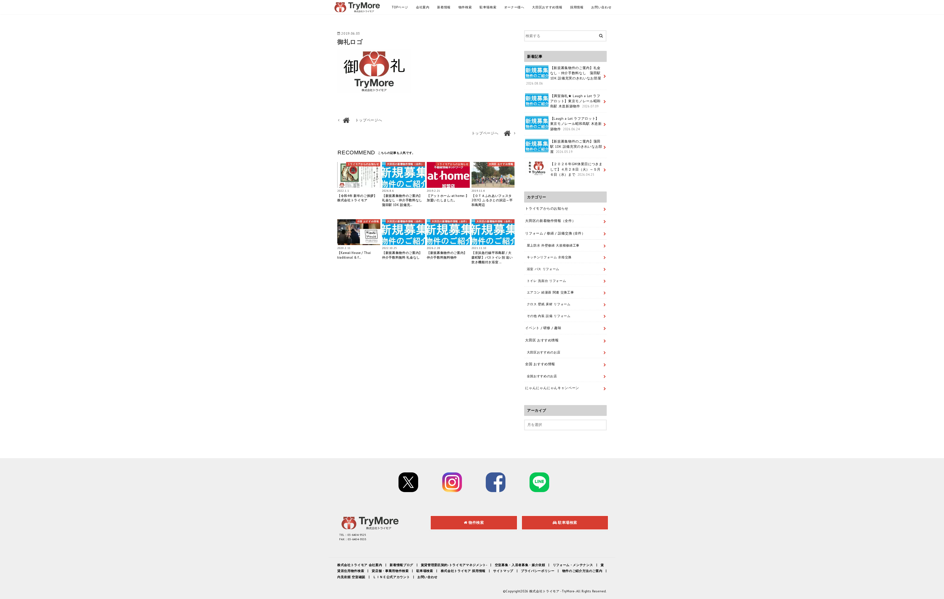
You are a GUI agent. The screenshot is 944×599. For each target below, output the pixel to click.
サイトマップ (503, 571)
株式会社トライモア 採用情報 (463, 571)
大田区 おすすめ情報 (542, 340)
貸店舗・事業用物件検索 (390, 571)
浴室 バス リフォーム (543, 269)
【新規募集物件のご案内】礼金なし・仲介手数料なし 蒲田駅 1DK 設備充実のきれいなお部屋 (563, 75)
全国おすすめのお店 (542, 376)
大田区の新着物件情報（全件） (550, 221)
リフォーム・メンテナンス (573, 565)
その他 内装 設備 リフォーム (549, 316)
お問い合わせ (601, 7)
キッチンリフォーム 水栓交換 (549, 257)
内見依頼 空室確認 (351, 577)
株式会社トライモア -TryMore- (552, 591)
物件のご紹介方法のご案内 (582, 571)
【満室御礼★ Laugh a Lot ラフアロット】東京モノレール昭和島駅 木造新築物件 (575, 101)
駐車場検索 (488, 7)
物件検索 (465, 7)
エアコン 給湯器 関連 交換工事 (550, 292)
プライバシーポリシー (538, 571)
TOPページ (400, 7)
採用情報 (577, 7)
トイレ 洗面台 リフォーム (546, 280)
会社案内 (422, 7)
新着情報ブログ (401, 565)
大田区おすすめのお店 (543, 352)
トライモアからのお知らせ (546, 208)
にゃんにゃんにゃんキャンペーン (552, 388)
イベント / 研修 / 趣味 (543, 328)
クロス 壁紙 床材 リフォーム (549, 304)
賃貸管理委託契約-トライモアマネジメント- (454, 565)
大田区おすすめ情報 (547, 7)
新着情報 (444, 7)
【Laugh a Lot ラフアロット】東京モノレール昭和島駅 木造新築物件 (576, 123)
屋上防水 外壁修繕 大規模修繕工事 (553, 245)
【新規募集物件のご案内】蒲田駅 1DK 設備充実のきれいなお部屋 (576, 146)
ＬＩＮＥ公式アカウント (391, 577)
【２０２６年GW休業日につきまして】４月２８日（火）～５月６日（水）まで (576, 169)
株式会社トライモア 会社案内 (359, 565)
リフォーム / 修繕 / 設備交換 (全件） (555, 233)
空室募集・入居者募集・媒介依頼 (520, 565)
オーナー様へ (514, 7)
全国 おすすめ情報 (540, 364)
